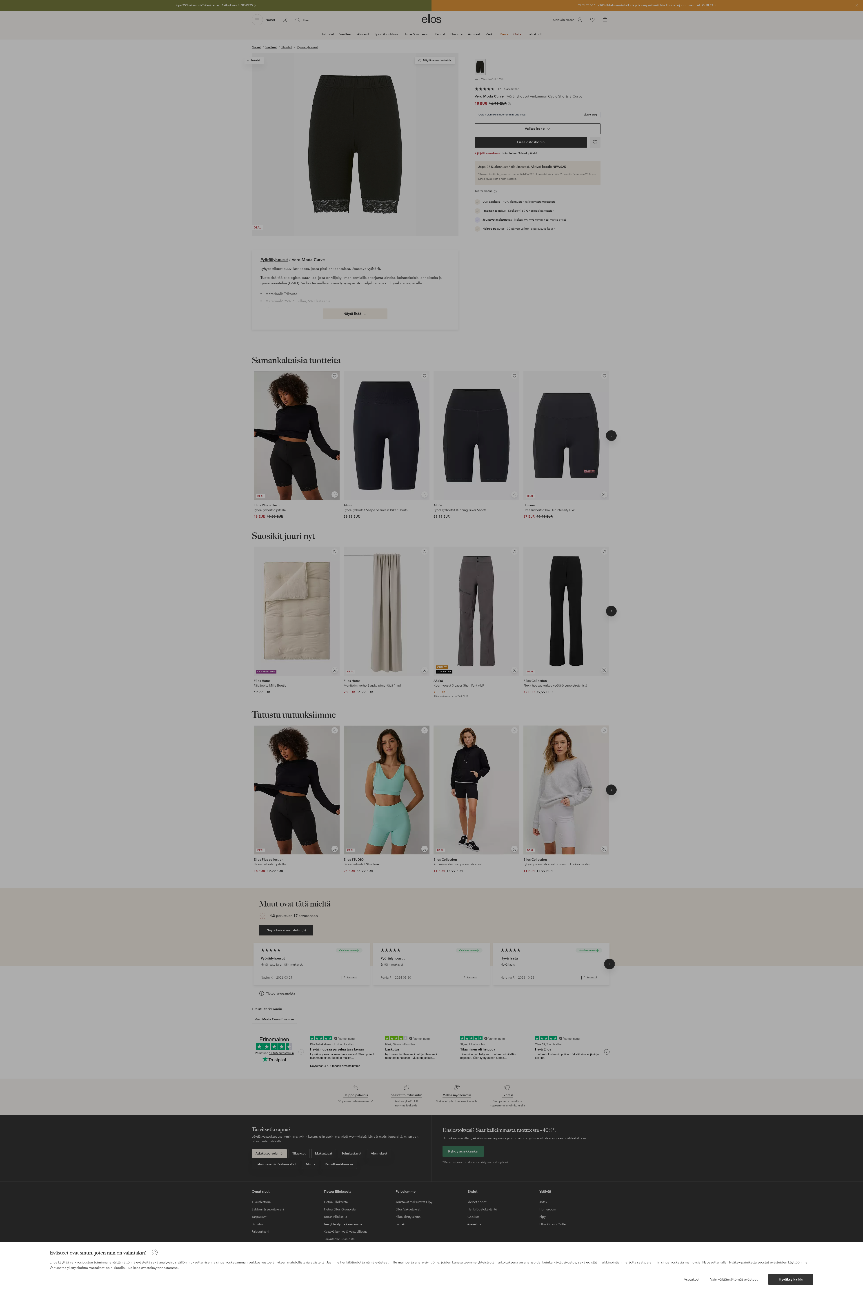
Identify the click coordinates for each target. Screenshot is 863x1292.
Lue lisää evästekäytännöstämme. (153, 1268)
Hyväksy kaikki (791, 1279)
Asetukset (691, 1279)
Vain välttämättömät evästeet (734, 1279)
